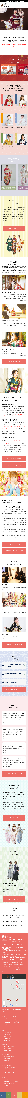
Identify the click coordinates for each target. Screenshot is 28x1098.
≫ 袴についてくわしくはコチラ (14, 899)
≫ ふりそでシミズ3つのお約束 (14, 544)
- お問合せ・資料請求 (8, 1083)
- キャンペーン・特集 (8, 1046)
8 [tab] (20, 191)
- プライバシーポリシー (9, 1026)
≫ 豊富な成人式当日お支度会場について (14, 361)
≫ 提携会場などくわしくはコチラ (14, 818)
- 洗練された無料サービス (9, 1048)
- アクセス (5, 1079)
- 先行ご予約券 (6, 1040)
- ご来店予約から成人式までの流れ (11, 1067)
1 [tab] (7, 31)
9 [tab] (23, 191)
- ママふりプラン (7, 1036)
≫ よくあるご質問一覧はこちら (14, 689)
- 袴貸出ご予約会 (7, 1050)
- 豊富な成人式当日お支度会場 (10, 1081)
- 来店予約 (5, 1085)
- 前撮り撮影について (8, 1058)
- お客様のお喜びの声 (8, 1073)
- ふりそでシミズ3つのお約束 (10, 1020)
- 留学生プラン (6, 1038)
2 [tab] (9, 31)
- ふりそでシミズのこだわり (10, 1018)
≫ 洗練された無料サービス (14, 228)
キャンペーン (2, 1094)
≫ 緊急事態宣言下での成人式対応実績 (14, 551)
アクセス (19, 1095)
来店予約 (8, 1095)
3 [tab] (11, 31)
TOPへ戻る (25, 1094)
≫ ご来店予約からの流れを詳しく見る (14, 645)
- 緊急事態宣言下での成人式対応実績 (12, 1022)
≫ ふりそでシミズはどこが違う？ (14, 465)
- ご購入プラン (6, 1034)
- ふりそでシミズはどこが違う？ (11, 1071)
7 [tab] (21, 31)
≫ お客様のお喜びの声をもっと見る (14, 774)
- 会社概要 (5, 1024)
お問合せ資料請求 (14, 1094)
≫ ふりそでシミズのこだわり (14, 458)
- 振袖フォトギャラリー (9, 1060)
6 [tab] (18, 31)
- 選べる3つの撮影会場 (8, 1056)
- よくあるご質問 (7, 1069)
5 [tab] (16, 31)
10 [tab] (25, 191)
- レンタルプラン (7, 1032)
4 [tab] (14, 31)
